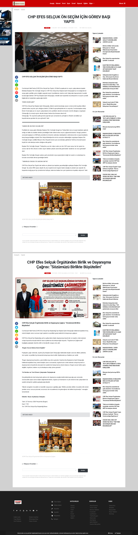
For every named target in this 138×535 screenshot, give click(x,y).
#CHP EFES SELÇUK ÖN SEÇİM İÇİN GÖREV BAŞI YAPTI (38, 219)
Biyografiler (112, 509)
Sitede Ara (112, 505)
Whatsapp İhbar (33, 519)
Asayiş (52, 3)
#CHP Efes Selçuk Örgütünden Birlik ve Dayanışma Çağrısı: (39, 456)
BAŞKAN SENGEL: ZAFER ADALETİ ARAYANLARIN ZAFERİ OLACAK (110, 40)
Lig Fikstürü (93, 514)
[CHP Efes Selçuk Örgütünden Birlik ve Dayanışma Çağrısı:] (52, 298)
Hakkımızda (17, 517)
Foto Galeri (57, 501)
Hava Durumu (94, 505)
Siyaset (79, 3)
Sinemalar (93, 518)
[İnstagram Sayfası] (21, 510)
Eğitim (86, 3)
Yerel (63, 3)
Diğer (91, 3)
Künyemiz (57, 515)
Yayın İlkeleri (17, 519)
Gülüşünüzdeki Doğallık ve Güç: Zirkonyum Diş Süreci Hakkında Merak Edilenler (111, 77)
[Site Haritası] (34, 510)
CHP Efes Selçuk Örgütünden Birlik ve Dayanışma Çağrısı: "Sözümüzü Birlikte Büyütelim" (112, 153)
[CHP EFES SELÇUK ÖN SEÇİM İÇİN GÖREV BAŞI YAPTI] (52, 52)
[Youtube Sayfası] (24, 510)
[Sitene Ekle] (37, 510)
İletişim (56, 519)
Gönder (83, 235)
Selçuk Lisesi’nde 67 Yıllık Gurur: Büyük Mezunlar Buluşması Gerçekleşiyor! (110, 104)
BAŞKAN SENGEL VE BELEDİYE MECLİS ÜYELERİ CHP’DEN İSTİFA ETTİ (112, 135)
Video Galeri (57, 505)
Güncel (58, 3)
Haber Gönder (33, 521)
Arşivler (56, 512)
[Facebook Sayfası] (14, 510)
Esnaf (74, 3)
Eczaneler (93, 512)
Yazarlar (56, 508)
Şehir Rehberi (94, 522)
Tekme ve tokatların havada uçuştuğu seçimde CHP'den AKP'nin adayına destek (111, 161)
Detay (111, 533)
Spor (68, 3)
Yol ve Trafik (93, 507)
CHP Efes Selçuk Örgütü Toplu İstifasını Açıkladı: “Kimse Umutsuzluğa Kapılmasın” (112, 168)
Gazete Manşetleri (95, 524)
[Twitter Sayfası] (17, 510)
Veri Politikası (17, 521)
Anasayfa (16, 9)
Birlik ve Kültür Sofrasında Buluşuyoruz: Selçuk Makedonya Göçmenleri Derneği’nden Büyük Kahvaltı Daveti (111, 50)
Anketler (111, 507)
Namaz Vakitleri (94, 509)
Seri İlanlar (93, 520)
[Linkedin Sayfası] (27, 510)
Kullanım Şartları (33, 517)
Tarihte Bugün (94, 516)
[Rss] (31, 510)
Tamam (118, 533)
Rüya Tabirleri (113, 512)
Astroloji (111, 514)
